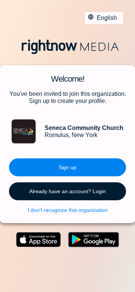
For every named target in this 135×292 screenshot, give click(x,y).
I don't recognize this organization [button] (68, 210)
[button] (67, 167)
